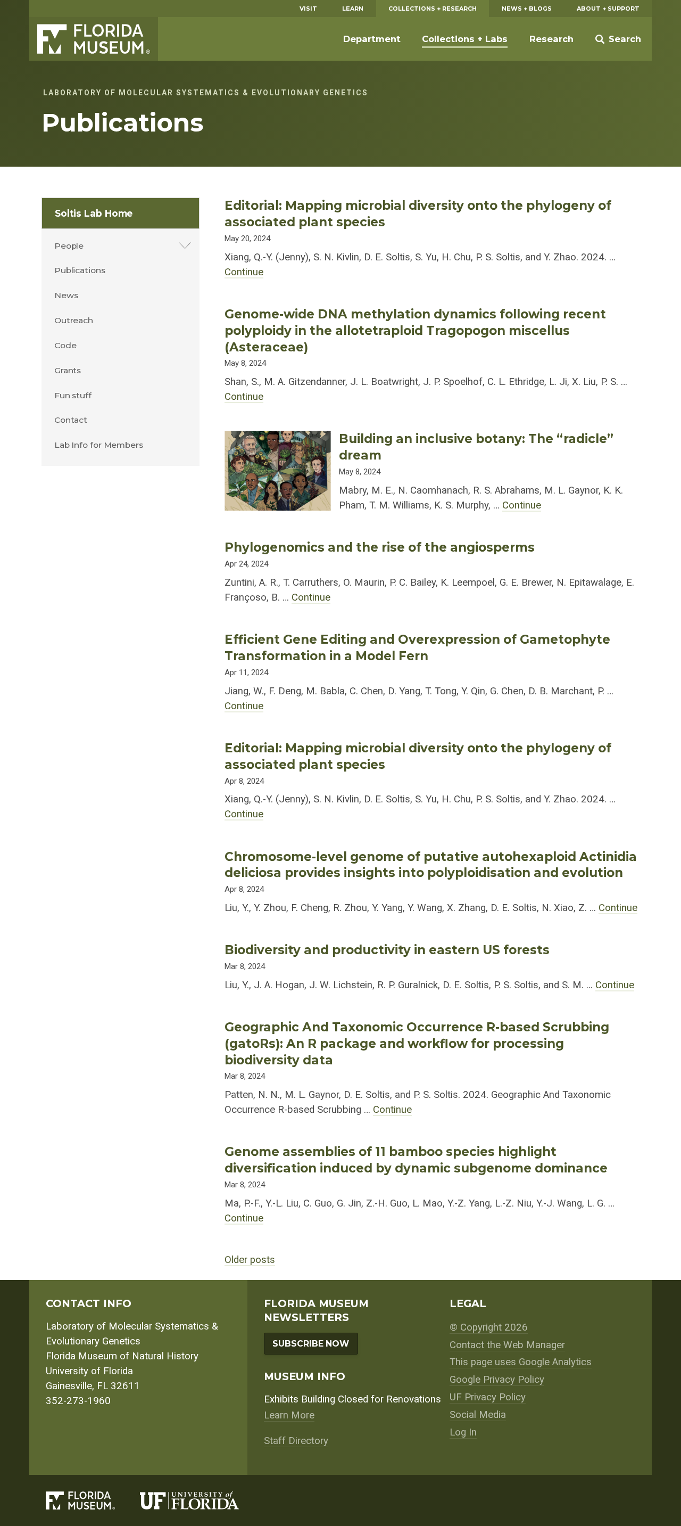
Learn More (289, 1415)
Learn (352, 8)
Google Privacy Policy (497, 1379)
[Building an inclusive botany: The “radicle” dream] (278, 438)
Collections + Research (432, 8)
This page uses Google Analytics (521, 1362)
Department (372, 39)
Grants (67, 370)
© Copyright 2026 (489, 1327)
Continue (244, 272)
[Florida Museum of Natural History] (93, 1500)
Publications (79, 270)
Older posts (250, 1260)
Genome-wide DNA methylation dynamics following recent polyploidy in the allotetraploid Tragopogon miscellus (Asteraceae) (415, 331)
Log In (463, 1432)
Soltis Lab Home (94, 213)
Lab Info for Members (98, 445)
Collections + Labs (465, 39)
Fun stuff (73, 395)
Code (65, 345)
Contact (70, 420)
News (66, 295)
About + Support (608, 8)
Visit (308, 8)
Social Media (478, 1415)
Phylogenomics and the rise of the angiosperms (380, 547)
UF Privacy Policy (488, 1397)
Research (551, 39)
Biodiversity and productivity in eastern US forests (387, 949)
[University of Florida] (202, 1500)
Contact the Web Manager (507, 1345)
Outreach (73, 320)
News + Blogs (527, 8)
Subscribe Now (310, 1344)
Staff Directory (296, 1441)
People (69, 246)
